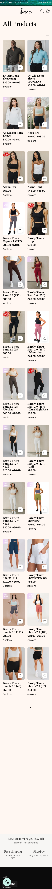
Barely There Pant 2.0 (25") (12, 294)
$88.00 (7, 299)
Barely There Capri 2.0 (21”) (12, 240)
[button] (42, 11)
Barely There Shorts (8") (11, 576)
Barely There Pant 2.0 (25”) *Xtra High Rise (37, 406)
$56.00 (31, 582)
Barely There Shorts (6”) (35, 519)
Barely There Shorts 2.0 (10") (13, 630)
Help (5, 876)
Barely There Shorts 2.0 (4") (12, 685)
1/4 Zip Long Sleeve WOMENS (35, 78)
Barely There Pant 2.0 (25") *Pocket (12, 406)
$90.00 (31, 470)
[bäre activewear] (26, 11)
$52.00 (7, 690)
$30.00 (7, 636)
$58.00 (31, 245)
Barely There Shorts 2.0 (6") (36, 685)
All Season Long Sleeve (13, 134)
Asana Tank (35, 187)
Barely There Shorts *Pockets (37, 576)
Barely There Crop (35, 240)
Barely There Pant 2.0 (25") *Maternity (36, 349)
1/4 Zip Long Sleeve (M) (11, 77)
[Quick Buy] (20, 67)
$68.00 (7, 191)
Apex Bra (33, 132)
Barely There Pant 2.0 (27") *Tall (12, 463)
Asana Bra (9, 187)
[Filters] (47, 35)
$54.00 (31, 690)
